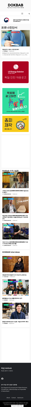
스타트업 (10, 281)
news (4, 32)
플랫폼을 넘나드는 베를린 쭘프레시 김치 (12, 298)
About (8, 397)
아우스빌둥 (10, 173)
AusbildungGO (7, 194)
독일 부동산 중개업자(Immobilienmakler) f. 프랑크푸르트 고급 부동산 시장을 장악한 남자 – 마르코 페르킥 (15, 217)
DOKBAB (6, 51)
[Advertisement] (15, 151)
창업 (20, 281)
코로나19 (14, 32)
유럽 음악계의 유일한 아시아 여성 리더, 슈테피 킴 (14, 275)
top (9, 32)
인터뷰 (9, 258)
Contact (13, 397)
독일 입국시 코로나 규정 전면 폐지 (10, 49)
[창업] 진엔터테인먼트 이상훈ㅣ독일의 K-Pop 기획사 (15, 321)
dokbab (15, 5)
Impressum (20, 397)
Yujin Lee (6, 276)
